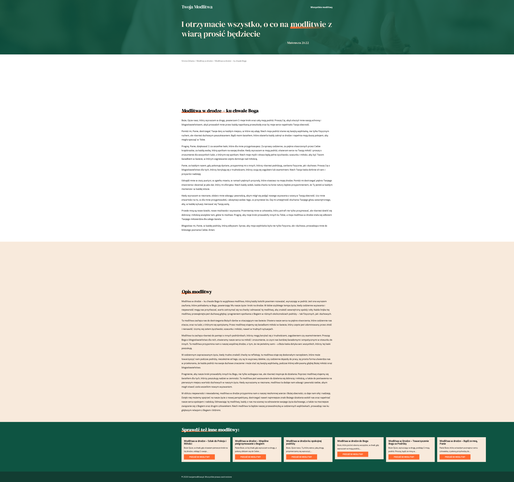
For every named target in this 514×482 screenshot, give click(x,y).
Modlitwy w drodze (205, 60)
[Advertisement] (257, 84)
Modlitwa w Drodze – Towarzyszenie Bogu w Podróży (408, 442)
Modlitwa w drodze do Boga (352, 441)
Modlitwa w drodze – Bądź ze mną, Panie (459, 442)
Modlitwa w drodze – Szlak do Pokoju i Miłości (205, 442)
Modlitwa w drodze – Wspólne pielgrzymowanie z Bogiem (251, 442)
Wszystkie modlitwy (321, 7)
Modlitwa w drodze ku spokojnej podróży (304, 442)
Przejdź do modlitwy (199, 456)
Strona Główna (188, 60)
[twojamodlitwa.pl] (197, 7)
